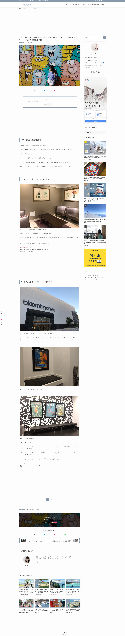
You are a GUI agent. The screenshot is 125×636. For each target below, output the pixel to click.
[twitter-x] (95, 1)
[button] (24, 90)
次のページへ (88, 281)
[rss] (103, 1)
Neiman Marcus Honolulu (26, 247)
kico (26, 565)
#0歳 (33, 509)
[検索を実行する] (104, 37)
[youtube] (101, 1)
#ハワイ (37, 509)
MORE (49, 104)
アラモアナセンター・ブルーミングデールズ (95, 279)
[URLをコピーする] (75, 90)
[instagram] (97, 1)
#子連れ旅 (29, 509)
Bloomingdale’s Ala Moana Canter (28, 463)
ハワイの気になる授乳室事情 (32, 101)
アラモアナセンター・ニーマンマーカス (94, 277)
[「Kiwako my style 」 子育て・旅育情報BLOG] (27, 4)
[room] (99, 1)
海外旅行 (22, 42)
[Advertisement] (62, 21)
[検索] (105, 1)
